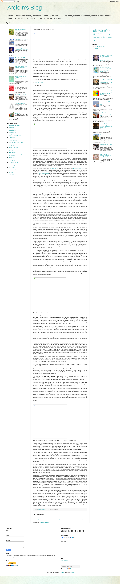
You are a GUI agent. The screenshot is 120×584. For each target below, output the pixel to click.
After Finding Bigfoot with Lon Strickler (20, 30)
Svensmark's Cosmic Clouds (21, 39)
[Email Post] (49, 509)
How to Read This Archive (14, 125)
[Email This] (51, 509)
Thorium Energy (12, 169)
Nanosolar (11, 150)
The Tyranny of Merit (44, 173)
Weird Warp (11, 172)
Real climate (11, 157)
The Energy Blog (12, 165)
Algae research (12, 127)
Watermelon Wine (19, 86)
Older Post (84, 519)
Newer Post (36, 519)
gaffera (62, 572)
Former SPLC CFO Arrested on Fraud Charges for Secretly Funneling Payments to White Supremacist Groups (106, 58)
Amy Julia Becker (39, 82)
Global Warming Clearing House (16, 142)
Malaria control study (13, 147)
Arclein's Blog (24, 7)
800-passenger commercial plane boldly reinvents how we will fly (102, 35)
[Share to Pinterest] (57, 509)
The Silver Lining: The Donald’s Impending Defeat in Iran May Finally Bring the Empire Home (106, 69)
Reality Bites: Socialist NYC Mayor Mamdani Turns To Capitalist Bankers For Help (106, 81)
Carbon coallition (12, 130)
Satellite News (12, 159)
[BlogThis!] (53, 509)
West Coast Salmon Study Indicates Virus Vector (21, 67)
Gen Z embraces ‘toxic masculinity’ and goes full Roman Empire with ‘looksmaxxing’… (105, 156)
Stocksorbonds (12, 160)
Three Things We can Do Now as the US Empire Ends (106, 135)
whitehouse (11, 174)
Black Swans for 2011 (20, 57)
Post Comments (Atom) (44, 522)
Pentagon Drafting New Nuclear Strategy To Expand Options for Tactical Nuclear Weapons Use (106, 125)
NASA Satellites (12, 152)
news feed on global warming (15, 154)
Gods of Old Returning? (20, 94)
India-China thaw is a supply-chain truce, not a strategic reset (106, 114)
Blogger (72, 572)
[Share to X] (54, 509)
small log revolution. (97, 33)
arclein (96, 48)
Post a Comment (38, 517)
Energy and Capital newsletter (15, 134)
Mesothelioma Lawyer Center (15, 149)
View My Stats (64, 560)
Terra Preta (11, 164)
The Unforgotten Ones (99, 46)
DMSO (94, 40)
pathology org (12, 155)
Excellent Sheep (54, 168)
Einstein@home (12, 132)
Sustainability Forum (13, 162)
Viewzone (11, 170)
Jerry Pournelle (12, 145)
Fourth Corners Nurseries (14, 139)
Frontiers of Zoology (13, 140)
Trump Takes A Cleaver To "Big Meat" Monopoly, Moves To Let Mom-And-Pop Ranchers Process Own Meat (101, 30)
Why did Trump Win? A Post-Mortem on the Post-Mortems (21, 48)
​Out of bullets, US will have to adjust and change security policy (106, 103)
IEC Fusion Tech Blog (13, 144)
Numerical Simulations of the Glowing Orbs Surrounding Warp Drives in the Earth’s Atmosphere (106, 92)
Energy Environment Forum (15, 135)
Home (60, 519)
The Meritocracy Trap (78, 168)
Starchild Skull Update (20, 103)
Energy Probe (12, 137)
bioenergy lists (12, 129)
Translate (72, 568)
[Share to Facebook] (56, 509)
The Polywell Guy (12, 167)
